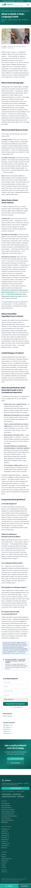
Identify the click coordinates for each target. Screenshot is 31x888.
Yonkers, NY (5, 841)
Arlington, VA (5, 831)
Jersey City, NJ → (8, 733)
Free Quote (24, 886)
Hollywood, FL (5, 839)
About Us (4, 854)
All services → (5, 822)
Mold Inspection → (8, 716)
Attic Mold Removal (6, 818)
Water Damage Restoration (8, 811)
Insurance (4, 862)
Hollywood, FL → (8, 729)
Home (3, 11)
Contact (3, 865)
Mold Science (5, 860)
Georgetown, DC (6, 843)
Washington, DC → (8, 725)
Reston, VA (4, 847)
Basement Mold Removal (8, 814)
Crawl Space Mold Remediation (9, 816)
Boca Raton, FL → (8, 727)
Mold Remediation (6, 805)
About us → (8, 668)
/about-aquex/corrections (18, 653)
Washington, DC (5, 829)
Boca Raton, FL (5, 837)
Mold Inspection (5, 803)
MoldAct (12, 648)
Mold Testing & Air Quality (8, 809)
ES (28, 1)
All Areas (4, 867)
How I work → (11, 48)
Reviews (4, 856)
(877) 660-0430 (18, 707)
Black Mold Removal (7, 807)
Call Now (10, 886)
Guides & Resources (7, 858)
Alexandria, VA (5, 833)
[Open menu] (27, 4)
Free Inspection (15, 763)
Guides (7, 11)
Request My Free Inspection (15, 704)
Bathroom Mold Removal (8, 820)
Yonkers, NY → (7, 731)
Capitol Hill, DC (5, 845)
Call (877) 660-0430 (16, 759)
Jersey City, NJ (5, 835)
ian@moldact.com (12, 651)
